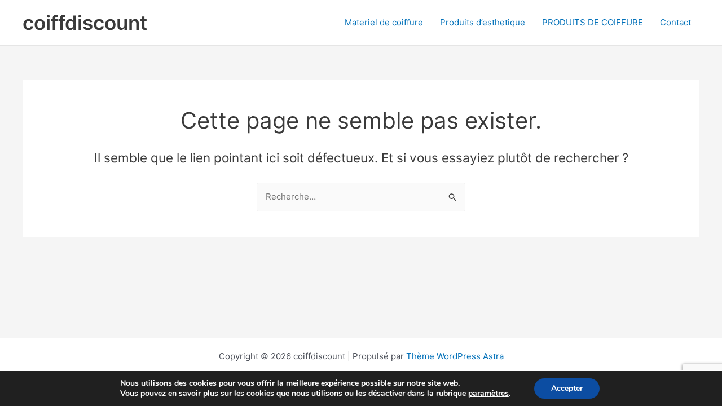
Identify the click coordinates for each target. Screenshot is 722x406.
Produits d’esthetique (482, 22)
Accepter (567, 388)
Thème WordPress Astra (455, 356)
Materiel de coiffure (384, 22)
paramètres (488, 394)
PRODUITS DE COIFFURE (592, 22)
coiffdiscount (85, 22)
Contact (675, 22)
